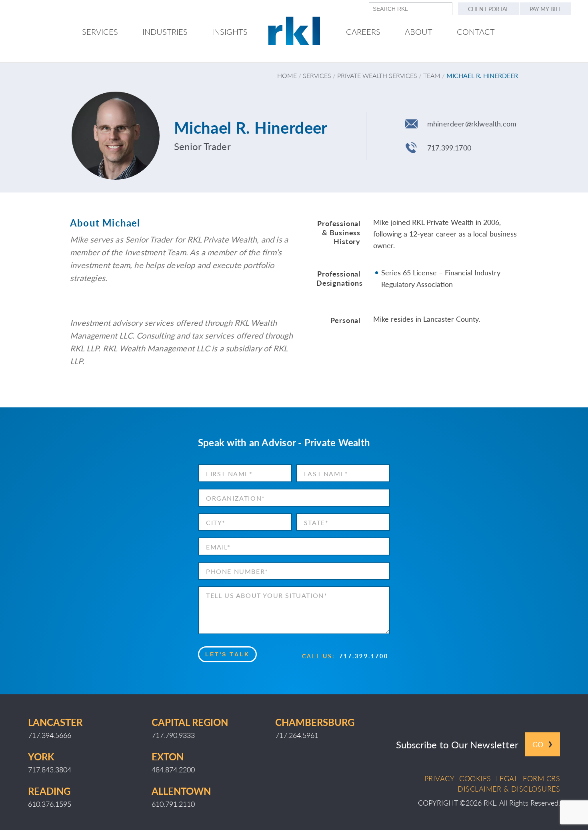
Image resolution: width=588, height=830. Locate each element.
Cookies (475, 778)
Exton (168, 756)
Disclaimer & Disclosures (509, 788)
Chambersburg (314, 722)
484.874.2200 (173, 769)
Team (431, 75)
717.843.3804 (49, 769)
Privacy (439, 778)
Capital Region (190, 722)
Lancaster (55, 722)
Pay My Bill (545, 9)
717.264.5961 (296, 735)
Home (287, 75)
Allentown (181, 791)
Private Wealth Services (377, 75)
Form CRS (541, 778)
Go (537, 744)
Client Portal (488, 9)
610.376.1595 (49, 804)
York (41, 756)
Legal (507, 778)
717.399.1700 (449, 147)
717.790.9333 (173, 735)
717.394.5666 (49, 735)
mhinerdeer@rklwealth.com (471, 123)
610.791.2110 (173, 804)
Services (317, 75)
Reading (49, 791)
